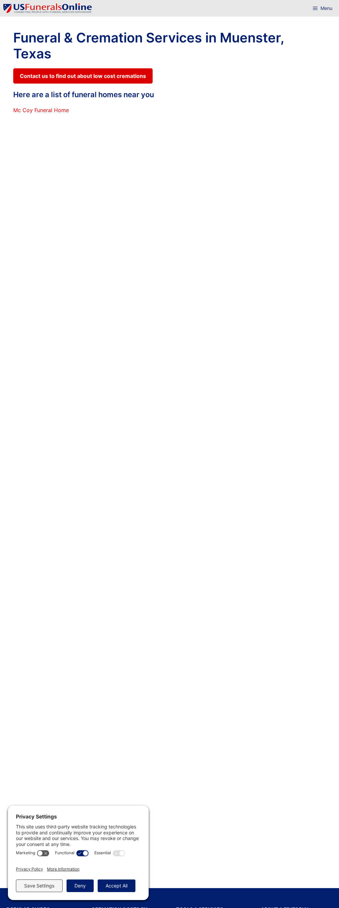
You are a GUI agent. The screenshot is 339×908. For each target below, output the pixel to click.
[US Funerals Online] (47, 8)
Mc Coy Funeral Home (41, 110)
